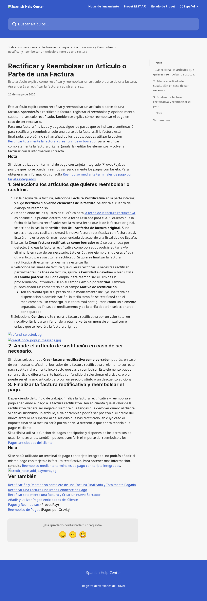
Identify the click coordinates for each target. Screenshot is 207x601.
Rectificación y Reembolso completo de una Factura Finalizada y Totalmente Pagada (72, 485)
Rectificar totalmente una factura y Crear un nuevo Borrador (54, 494)
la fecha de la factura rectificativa (109, 213)
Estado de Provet (163, 6)
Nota (159, 63)
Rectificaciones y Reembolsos (93, 47)
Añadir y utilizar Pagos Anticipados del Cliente (43, 500)
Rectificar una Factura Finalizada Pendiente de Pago (47, 490)
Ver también (161, 120)
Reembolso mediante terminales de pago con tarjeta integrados (71, 465)
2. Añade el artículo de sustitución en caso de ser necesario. (171, 85)
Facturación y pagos (55, 47)
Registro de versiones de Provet (103, 586)
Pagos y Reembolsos (24, 504)
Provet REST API (135, 6)
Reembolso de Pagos (24, 509)
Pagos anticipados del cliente (30, 442)
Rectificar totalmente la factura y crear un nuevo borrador (52, 141)
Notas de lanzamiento (103, 6)
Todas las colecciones (22, 47)
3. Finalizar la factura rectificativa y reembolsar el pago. (172, 101)
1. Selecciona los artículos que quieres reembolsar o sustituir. (174, 72)
